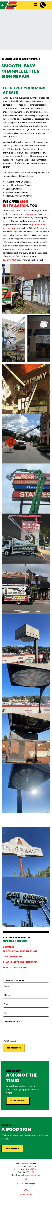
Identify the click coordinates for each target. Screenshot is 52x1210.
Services (8, 947)
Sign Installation (15, 203)
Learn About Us (18, 1100)
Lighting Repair (12, 957)
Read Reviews (12, 1148)
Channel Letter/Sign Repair (20, 962)
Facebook (26, 1180)
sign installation (24, 214)
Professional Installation (20, 951)
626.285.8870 (9, 259)
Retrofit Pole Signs (15, 967)
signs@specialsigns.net (26, 1175)
